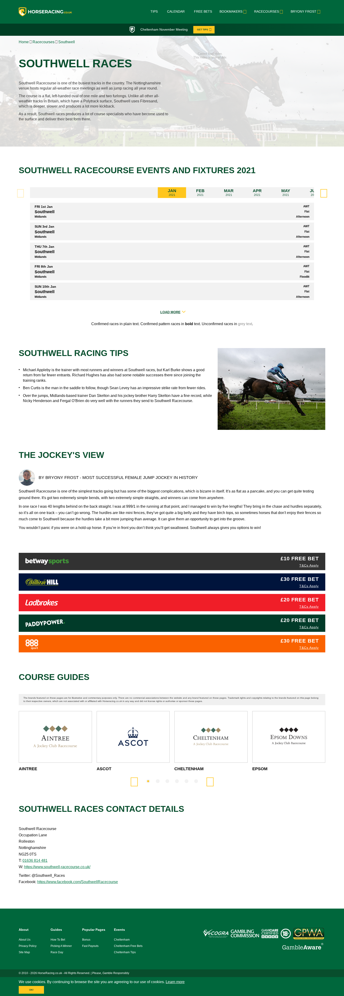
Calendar (176, 11)
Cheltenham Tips (125, 952)
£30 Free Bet (300, 579)
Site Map (24, 952)
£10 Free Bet (300, 558)
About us (24, 939)
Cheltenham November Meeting (164, 29)
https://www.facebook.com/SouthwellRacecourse (77, 882)
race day (57, 952)
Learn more (175, 982)
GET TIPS (202, 29)
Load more (170, 312)
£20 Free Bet (300, 600)
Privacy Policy (28, 946)
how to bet (58, 939)
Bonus (86, 939)
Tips (154, 11)
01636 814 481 (35, 861)
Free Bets (203, 11)
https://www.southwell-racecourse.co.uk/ (57, 867)
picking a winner (61, 946)
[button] (324, 193)
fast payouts (90, 946)
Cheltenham (122, 939)
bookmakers (231, 11)
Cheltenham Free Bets (128, 946)
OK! (31, 990)
